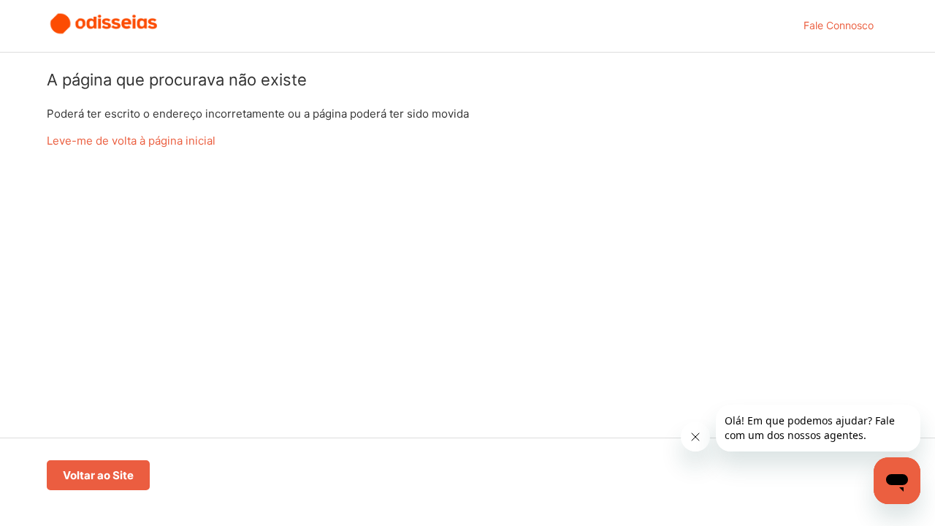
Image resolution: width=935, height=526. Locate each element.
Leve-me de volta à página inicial (131, 141)
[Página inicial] (104, 33)
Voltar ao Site (98, 475)
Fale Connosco (839, 25)
